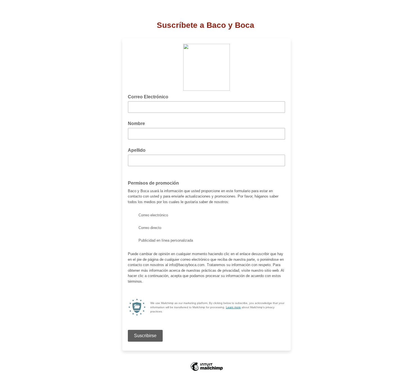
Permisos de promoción (153, 183)
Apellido (137, 150)
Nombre (136, 123)
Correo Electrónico (150, 96)
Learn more (233, 307)
